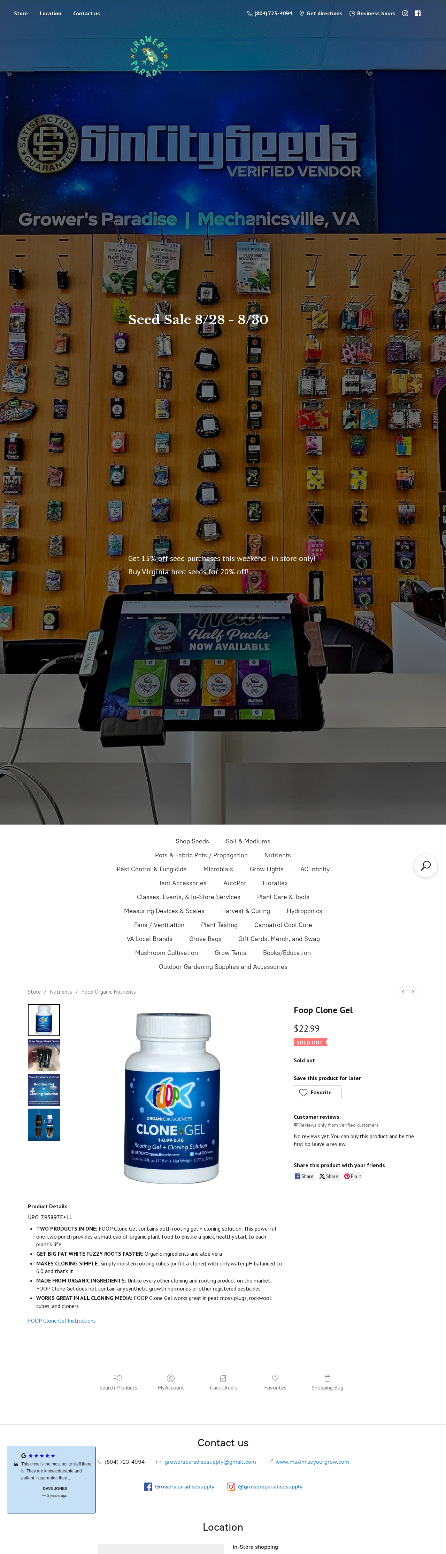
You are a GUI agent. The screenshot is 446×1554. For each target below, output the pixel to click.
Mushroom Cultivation (166, 953)
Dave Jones (51, 1488)
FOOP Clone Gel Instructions (62, 1320)
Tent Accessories (183, 883)
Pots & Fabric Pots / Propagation (201, 855)
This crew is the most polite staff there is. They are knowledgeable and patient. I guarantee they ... (53, 1471)
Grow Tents (230, 953)
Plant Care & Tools (283, 897)
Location (50, 13)
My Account (170, 1387)
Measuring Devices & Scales (164, 911)
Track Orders (223, 1387)
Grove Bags (205, 939)
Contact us (86, 13)
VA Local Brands (149, 939)
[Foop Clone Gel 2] (44, 1090)
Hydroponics (304, 911)
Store (21, 13)
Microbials (218, 869)
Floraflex (275, 883)
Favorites (275, 1387)
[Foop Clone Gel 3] (44, 1125)
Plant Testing (219, 925)
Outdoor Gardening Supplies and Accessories (223, 967)
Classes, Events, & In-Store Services (188, 897)
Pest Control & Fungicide (152, 869)
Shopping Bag (327, 1387)
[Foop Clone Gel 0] (44, 1020)
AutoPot (234, 883)
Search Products (118, 1387)
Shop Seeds (192, 841)
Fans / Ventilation (159, 925)
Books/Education (287, 953)
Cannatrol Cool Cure (283, 925)
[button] (318, 1092)
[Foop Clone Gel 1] (44, 1055)
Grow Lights (267, 869)
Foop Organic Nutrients (108, 991)
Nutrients (277, 855)
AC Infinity (315, 869)
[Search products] (426, 865)
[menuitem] (403, 992)
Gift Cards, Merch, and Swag (279, 939)
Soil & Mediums (248, 841)
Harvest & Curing (245, 911)
